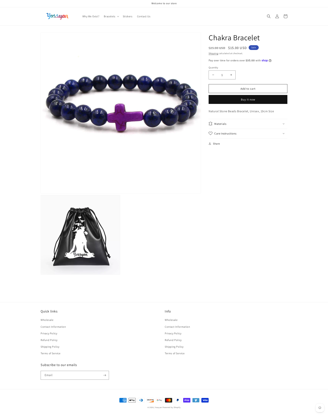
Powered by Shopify (171, 407)
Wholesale (47, 320)
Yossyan (158, 407)
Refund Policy (49, 340)
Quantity (213, 67)
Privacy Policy (49, 333)
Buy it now (248, 99)
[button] (111, 16)
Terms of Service (51, 353)
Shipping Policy (50, 346)
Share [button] (216, 143)
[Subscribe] (104, 375)
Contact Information (53, 326)
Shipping (213, 53)
